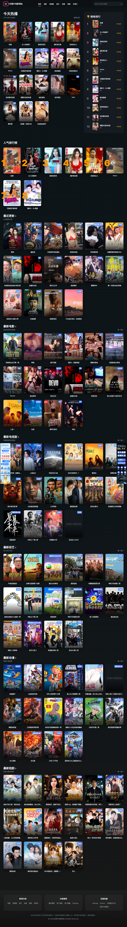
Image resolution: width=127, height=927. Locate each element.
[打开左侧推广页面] (5, 463)
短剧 (68, 4)
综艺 (57, 4)
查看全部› (77, 18)
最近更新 (52, 903)
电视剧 (51, 4)
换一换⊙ (121, 330)
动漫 (63, 4)
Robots (102, 903)
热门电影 (60, 903)
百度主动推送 (104, 907)
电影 (45, 4)
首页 (39, 4)
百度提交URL (111, 903)
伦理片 (75, 4)
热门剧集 (68, 903)
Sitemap (75, 903)
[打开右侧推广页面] (122, 463)
